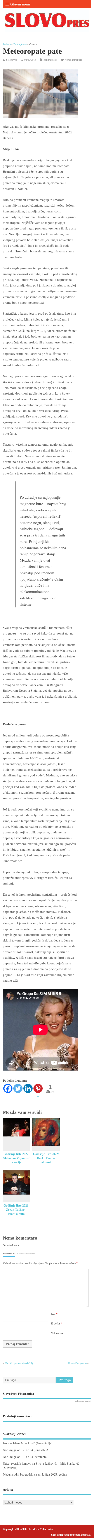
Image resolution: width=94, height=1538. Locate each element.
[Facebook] (7, 1088)
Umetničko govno (77, 1363)
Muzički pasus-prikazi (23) (19, 1363)
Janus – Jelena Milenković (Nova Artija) (27, 1443)
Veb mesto (57, 1333)
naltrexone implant (83, 1401)
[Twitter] (18, 1088)
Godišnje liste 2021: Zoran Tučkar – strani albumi (16, 1210)
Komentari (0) (9, 1253)
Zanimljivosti (50, 59)
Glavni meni (20, 4)
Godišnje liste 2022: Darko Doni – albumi (46, 1158)
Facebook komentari (26, 1253)
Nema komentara (73, 59)
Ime (54, 1314)
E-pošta (56, 1323)
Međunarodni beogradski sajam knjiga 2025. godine (35, 1474)
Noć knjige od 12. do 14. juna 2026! (25, 1450)
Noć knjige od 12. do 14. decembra (25, 1457)
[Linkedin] (28, 1088)
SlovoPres (11, 59)
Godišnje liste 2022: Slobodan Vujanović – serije (16, 1158)
